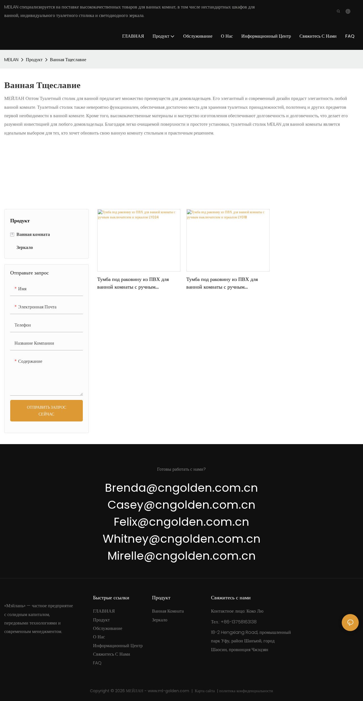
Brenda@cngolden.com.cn (181, 488)
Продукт (34, 59)
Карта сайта (205, 691)
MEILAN (11, 59)
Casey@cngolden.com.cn (181, 505)
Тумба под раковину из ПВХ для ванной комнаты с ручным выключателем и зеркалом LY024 (134, 283)
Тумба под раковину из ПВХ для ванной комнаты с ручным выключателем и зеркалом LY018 (222, 283)
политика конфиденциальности (245, 691)
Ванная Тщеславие (68, 59)
